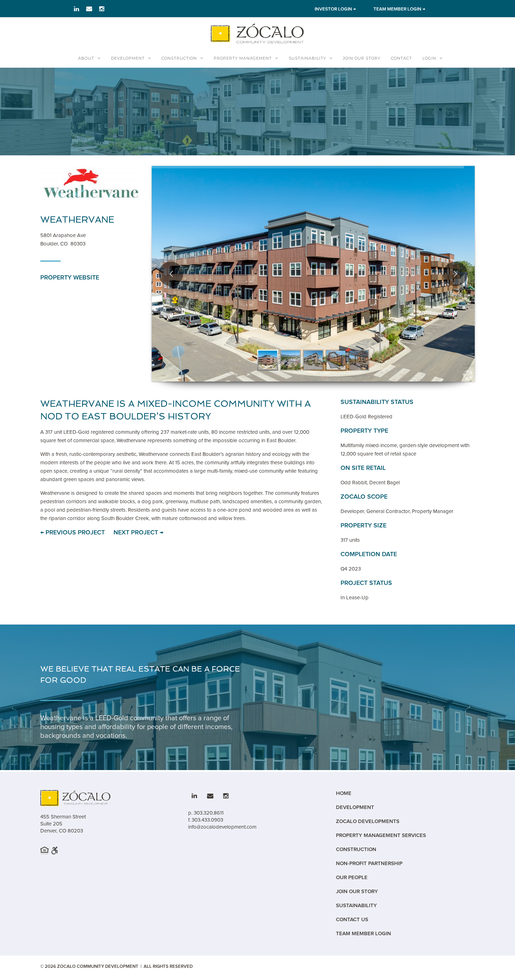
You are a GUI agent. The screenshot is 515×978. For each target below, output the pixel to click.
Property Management (243, 58)
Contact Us (352, 919)
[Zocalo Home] (257, 33)
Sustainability (307, 58)
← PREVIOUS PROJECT (72, 533)
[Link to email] (89, 8)
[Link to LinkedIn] (76, 8)
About (86, 58)
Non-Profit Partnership (369, 863)
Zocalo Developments (367, 821)
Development (128, 58)
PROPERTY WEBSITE (69, 278)
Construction (179, 58)
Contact (401, 58)
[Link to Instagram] (101, 8)
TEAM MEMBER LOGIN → (399, 9)
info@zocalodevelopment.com (222, 827)
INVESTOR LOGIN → (335, 9)
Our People (352, 877)
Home (343, 793)
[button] (267, 360)
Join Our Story (361, 58)
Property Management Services (381, 835)
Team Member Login (363, 933)
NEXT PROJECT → (138, 533)
